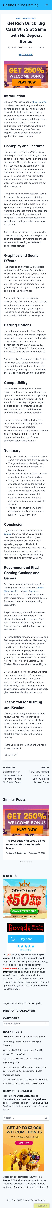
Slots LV (18, 1187)
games (7, 534)
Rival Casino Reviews (26, 18)
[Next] (44, 832)
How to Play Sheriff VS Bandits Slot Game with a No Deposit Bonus (39, 775)
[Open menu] (46, 5)
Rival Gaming (39, 102)
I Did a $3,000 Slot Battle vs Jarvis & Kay (24, 1036)
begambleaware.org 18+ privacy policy (22, 1003)
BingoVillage (39, 1099)
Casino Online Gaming (19, 48)
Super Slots (23, 1096)
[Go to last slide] (7, 832)
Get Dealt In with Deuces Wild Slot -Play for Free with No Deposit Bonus (12, 775)
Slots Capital (29, 591)
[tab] (21, 862)
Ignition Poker (24, 1099)
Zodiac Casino (40, 1102)
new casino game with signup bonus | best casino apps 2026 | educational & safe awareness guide (25, 1071)
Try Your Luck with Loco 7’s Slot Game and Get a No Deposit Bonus (25, 844)
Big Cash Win (11, 755)
